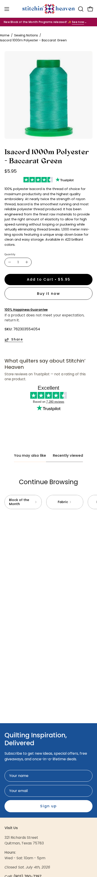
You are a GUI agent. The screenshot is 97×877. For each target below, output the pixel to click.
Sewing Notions (26, 35)
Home (4, 35)
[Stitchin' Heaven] (48, 8)
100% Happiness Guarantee (26, 310)
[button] (80, 9)
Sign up (48, 806)
